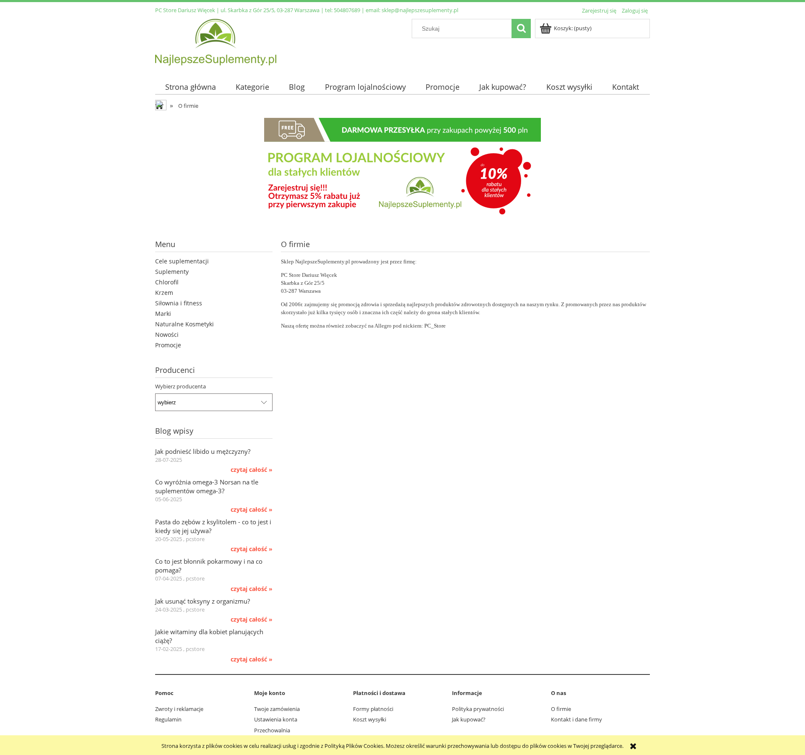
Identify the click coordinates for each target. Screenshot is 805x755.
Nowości (167, 334)
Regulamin (168, 719)
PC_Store (435, 326)
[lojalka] (402, 168)
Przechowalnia (272, 730)
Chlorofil (167, 282)
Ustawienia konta (275, 719)
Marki (163, 314)
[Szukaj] (521, 28)
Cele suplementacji (182, 261)
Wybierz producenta (180, 386)
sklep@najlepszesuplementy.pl (420, 10)
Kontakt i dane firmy (576, 719)
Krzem (164, 293)
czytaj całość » (252, 470)
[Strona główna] (215, 40)
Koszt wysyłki (369, 719)
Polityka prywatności (478, 709)
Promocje (168, 345)
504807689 (347, 10)
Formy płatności (373, 709)
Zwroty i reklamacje (179, 709)
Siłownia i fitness (178, 303)
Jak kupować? (469, 719)
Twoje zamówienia (277, 709)
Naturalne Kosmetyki (184, 324)
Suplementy (172, 272)
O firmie (561, 709)
